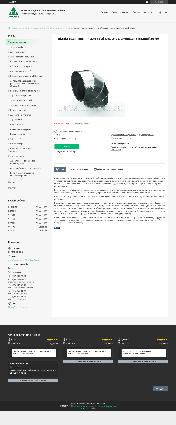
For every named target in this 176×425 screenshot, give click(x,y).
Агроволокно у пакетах (20, 115)
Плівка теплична (17, 134)
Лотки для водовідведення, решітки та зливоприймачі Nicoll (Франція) (24, 83)
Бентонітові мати (18, 110)
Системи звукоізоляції (20, 71)
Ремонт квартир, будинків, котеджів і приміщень (22, 174)
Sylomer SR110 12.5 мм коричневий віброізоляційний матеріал (137, 352)
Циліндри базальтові (63, 28)
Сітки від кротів (17, 124)
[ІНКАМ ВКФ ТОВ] (13, 12)
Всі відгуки (161, 389)
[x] (58, 228)
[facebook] (55, 228)
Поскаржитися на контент (83, 406)
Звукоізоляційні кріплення (22, 57)
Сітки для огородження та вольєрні (22, 149)
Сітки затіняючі (17, 139)
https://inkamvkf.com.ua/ (18, 307)
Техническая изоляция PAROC (23, 105)
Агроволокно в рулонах (21, 96)
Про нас (136, 12)
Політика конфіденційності (106, 406)
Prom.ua (101, 403)
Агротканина (16, 120)
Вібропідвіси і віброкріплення (23, 61)
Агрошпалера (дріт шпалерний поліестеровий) (24, 162)
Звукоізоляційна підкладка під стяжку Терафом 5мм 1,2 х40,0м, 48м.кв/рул (32, 352)
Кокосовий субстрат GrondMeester (26, 168)
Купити (67, 146)
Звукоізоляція (16, 47)
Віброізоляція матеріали (21, 66)
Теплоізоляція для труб (41, 28)
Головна (104, 12)
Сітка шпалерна (17, 144)
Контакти (147, 12)
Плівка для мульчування (21, 129)
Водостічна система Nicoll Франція (26, 76)
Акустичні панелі (17, 52)
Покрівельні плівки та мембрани (25, 91)
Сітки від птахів (17, 156)
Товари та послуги (120, 12)
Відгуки (12, 188)
